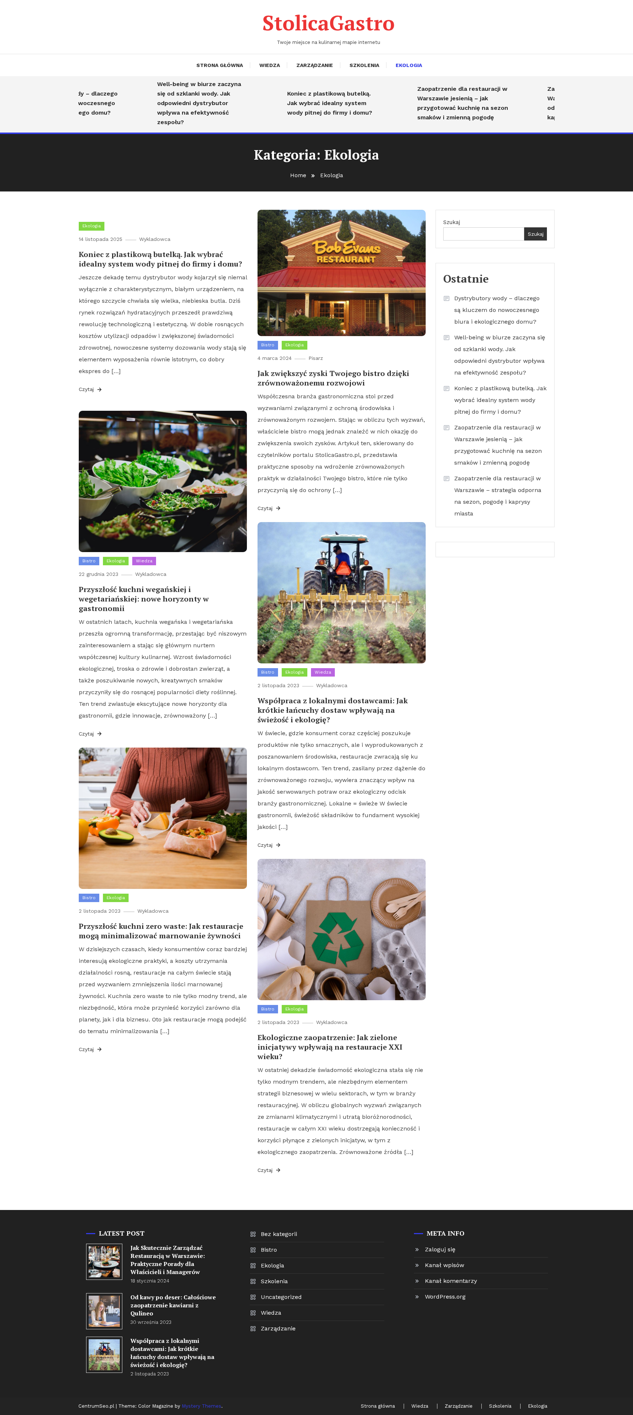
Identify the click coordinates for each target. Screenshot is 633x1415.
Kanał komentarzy (451, 1280)
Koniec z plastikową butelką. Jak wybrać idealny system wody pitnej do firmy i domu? (304, 103)
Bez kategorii (279, 1233)
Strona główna (219, 65)
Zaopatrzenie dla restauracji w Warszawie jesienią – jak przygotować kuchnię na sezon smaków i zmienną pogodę (437, 103)
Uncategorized (281, 1296)
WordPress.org (445, 1296)
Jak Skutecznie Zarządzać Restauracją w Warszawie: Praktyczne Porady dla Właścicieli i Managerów (167, 1260)
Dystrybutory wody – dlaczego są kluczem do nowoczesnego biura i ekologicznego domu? (497, 310)
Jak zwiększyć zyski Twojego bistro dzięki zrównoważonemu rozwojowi (333, 378)
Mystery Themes (201, 1406)
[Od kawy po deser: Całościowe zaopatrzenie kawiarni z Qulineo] (104, 1311)
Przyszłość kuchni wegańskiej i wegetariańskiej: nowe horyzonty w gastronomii (144, 598)
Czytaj (87, 389)
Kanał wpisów (444, 1265)
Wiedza (269, 65)
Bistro (267, 344)
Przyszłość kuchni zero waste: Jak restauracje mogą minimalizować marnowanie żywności (161, 931)
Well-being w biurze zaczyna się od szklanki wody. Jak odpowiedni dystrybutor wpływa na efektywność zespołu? (174, 103)
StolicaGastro (328, 22)
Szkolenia (364, 65)
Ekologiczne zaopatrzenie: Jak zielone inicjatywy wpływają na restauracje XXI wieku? (330, 1046)
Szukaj (451, 222)
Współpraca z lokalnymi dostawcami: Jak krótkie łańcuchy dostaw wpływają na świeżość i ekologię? (333, 710)
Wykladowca (154, 239)
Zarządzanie (314, 65)
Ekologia (409, 65)
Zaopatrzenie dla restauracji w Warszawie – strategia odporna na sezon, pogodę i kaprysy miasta (497, 496)
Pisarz (315, 358)
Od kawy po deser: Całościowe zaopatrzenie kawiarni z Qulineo (173, 1305)
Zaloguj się (440, 1249)
